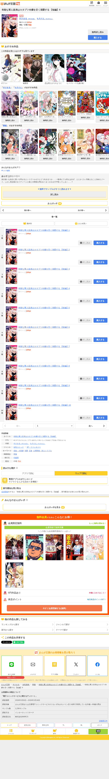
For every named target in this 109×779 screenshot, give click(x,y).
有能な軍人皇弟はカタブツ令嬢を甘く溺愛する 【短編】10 (44, 405)
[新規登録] (91, 2)
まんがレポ (54, 203)
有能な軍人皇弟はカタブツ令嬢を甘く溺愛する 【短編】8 (44, 366)
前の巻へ (27, 210)
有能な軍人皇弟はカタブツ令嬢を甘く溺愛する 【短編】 (34, 436)
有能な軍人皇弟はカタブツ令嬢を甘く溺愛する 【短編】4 (44, 288)
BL (81, 725)
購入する (98, 37)
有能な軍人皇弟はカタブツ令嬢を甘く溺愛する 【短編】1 (44, 230)
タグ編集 (6, 171)
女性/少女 (27, 725)
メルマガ (33, 674)
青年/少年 (45, 725)
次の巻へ (81, 210)
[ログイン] (98, 2)
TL (63, 725)
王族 (30, 451)
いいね (97, 674)
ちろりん (45, 18)
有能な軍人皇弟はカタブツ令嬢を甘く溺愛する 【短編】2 (44, 250)
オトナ (99, 725)
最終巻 (29, 224)
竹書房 (16, 458)
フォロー (76, 674)
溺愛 (26, 451)
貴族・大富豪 (18, 451)
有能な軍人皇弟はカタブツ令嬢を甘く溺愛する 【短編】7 (44, 346)
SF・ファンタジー (34, 447)
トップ (9, 725)
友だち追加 (11, 675)
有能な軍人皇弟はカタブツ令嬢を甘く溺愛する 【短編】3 (44, 269)
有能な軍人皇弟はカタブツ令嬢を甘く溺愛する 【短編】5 (44, 308)
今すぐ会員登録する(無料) (54, 608)
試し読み (54, 194)
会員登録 (4, 492)
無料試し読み (98, 32)
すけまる (27, 18)
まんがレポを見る (54, 507)
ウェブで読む (81, 473)
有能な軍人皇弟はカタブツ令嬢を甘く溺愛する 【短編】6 (44, 327)
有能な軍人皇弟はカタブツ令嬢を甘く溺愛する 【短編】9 (44, 385)
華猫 (5, 125)
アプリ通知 (54, 674)
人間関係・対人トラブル (42, 451)
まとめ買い (82, 224)
